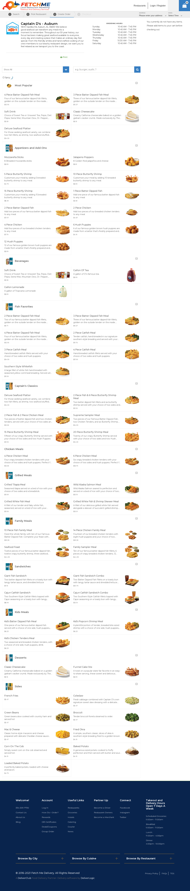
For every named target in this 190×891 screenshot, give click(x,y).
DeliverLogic (88, 878)
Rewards (46, 817)
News (70, 831)
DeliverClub (24, 878)
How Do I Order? (50, 812)
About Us (20, 817)
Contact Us (21, 812)
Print (64, 57)
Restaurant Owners (103, 812)
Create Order (63, 14)
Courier (71, 826)
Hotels (71, 817)
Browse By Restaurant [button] (141, 858)
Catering (72, 822)
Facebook (125, 808)
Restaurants (73, 808)
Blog (18, 822)
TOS (172, 873)
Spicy (8, 77)
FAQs (164, 873)
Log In (45, 808)
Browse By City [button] (27, 858)
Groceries (72, 812)
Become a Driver (102, 808)
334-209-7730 (22, 808)
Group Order (48, 831)
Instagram (125, 812)
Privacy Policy (151, 873)
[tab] (41, 859)
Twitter (123, 817)
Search (14, 14)
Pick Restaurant (37, 14)
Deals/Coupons (49, 826)
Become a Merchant (104, 817)
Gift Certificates (49, 822)
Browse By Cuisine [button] (84, 858)
